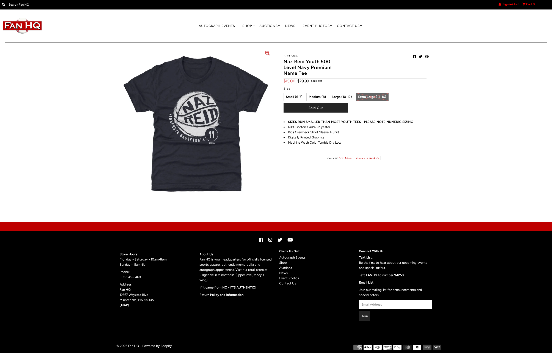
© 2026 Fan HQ (127, 346)
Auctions (268, 26)
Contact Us (348, 26)
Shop (247, 26)
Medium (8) (317, 97)
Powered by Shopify (157, 346)
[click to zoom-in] (267, 53)
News (290, 26)
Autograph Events (217, 26)
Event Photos (316, 26)
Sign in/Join (510, 4)
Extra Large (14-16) (372, 97)
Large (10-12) (342, 97)
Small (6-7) (294, 97)
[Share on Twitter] (420, 57)
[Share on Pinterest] (427, 57)
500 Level (345, 158)
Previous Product (367, 158)
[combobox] (69, 4)
